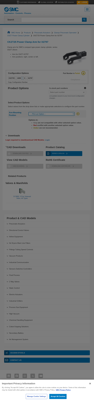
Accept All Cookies (58, 396)
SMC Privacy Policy (63, 390)
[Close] (90, 383)
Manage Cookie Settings (36, 396)
